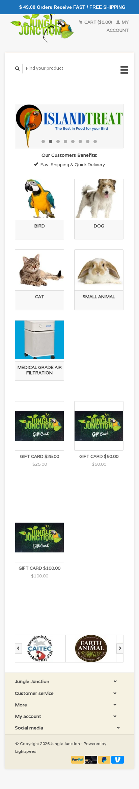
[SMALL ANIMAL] (99, 269)
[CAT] (39, 269)
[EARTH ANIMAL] (91, 648)
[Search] (17, 68)
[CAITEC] (40, 648)
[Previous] (18, 648)
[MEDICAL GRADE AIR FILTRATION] (39, 340)
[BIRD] (39, 198)
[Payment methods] (78, 759)
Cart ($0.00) (98, 22)
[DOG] (99, 198)
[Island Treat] (69, 126)
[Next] (119, 648)
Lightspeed (25, 751)
